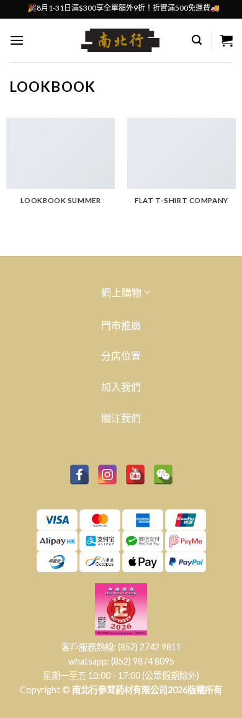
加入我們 (121, 387)
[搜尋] (197, 40)
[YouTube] (135, 474)
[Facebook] (79, 474)
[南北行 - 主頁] (120, 40)
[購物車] (226, 40)
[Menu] (16, 40)
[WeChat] (163, 474)
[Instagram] (107, 474)
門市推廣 (121, 325)
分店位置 (121, 355)
